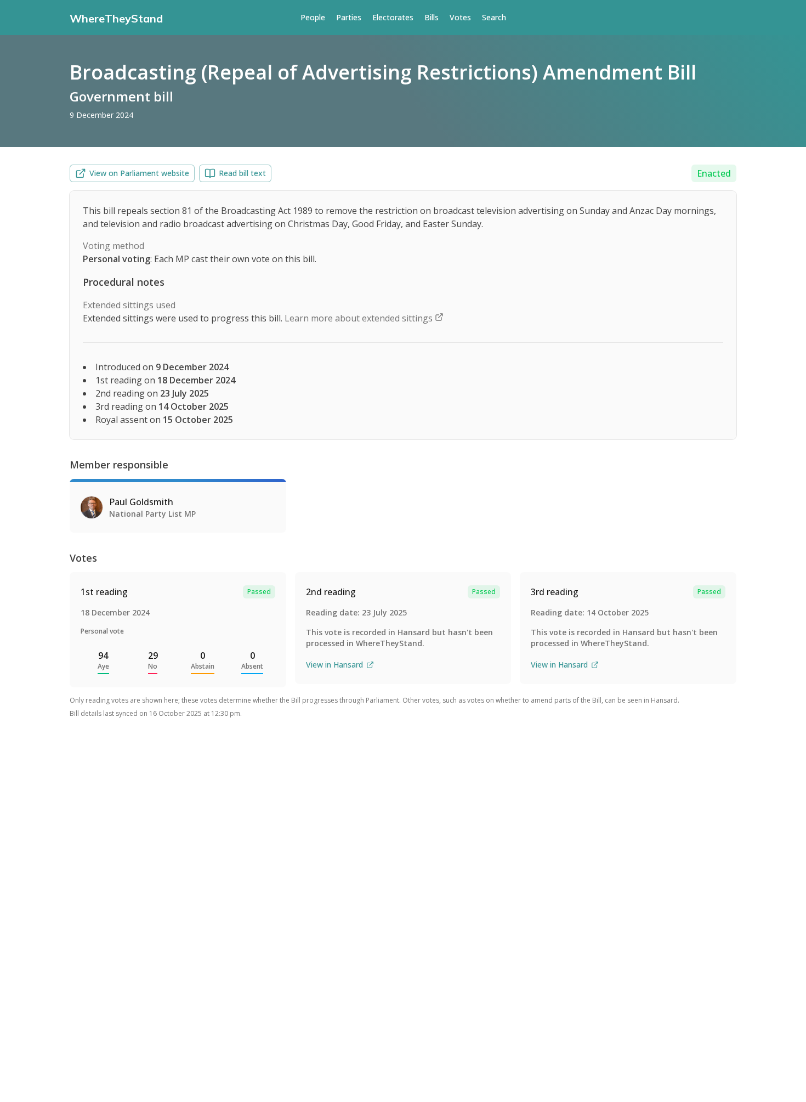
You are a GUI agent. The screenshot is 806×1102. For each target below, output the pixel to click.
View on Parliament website (139, 173)
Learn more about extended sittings (360, 318)
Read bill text (242, 173)
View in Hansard (334, 664)
